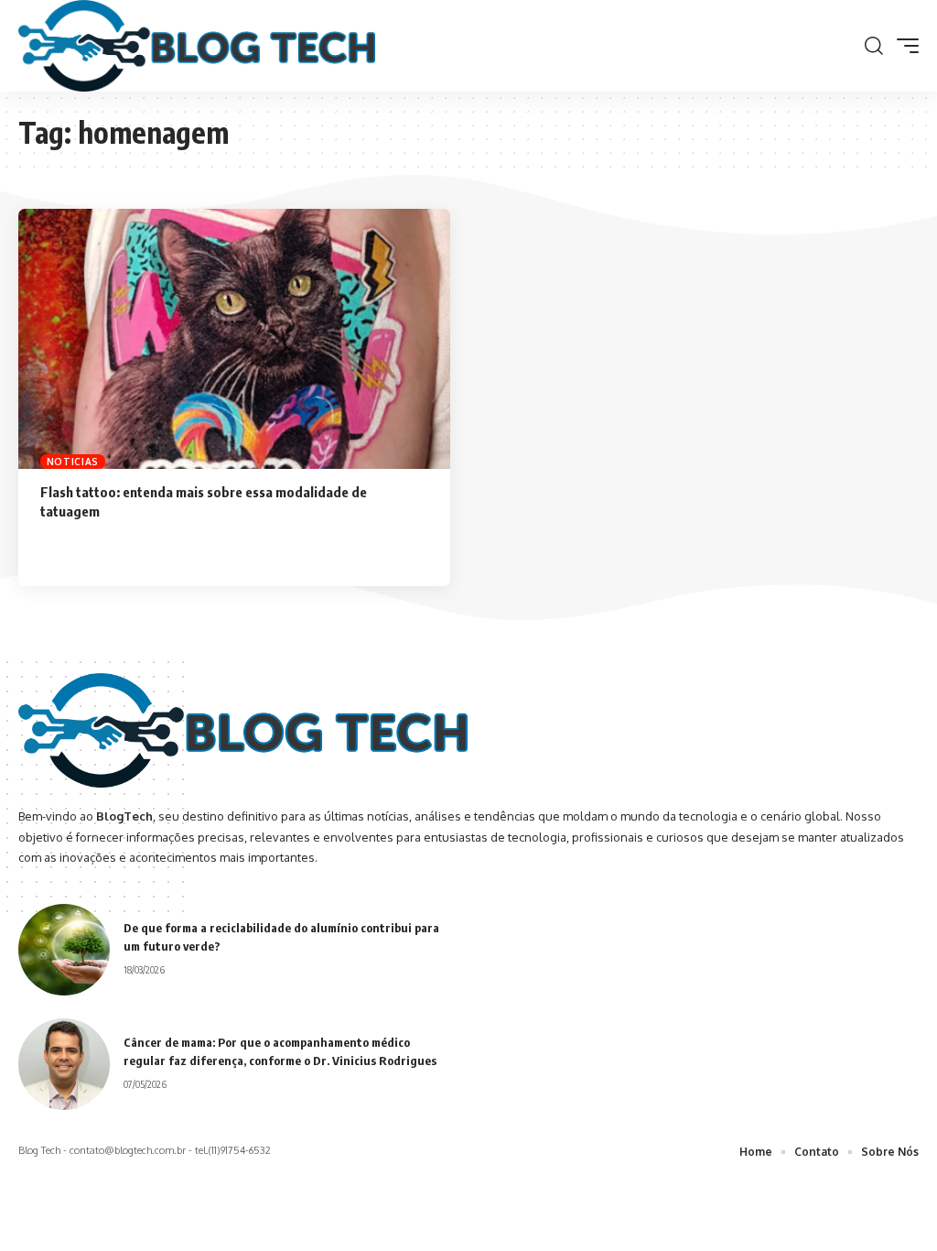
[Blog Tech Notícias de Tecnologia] (196, 46)
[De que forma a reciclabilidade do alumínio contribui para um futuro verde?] (64, 949)
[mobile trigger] (903, 45)
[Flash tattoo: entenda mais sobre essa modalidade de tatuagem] (234, 338)
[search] (874, 45)
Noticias (73, 461)
